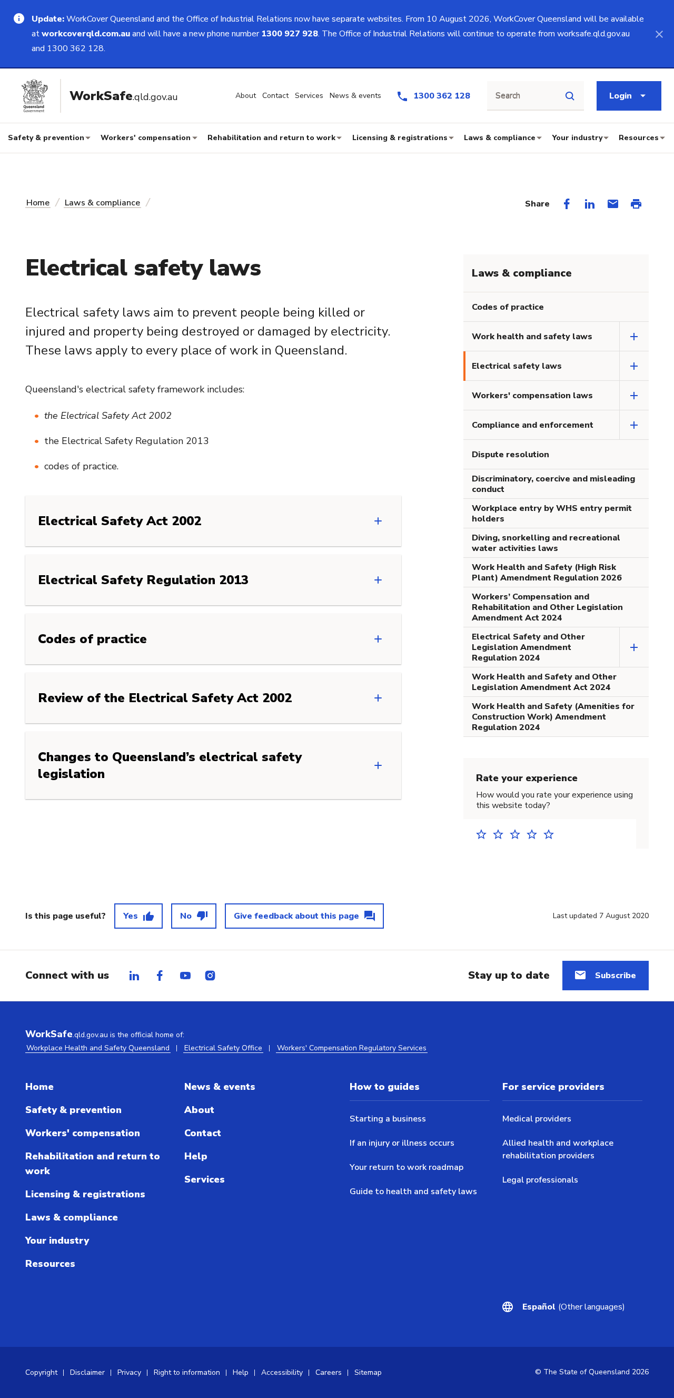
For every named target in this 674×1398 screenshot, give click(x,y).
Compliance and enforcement (532, 425)
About (199, 1110)
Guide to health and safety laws (413, 1191)
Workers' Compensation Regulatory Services (352, 1048)
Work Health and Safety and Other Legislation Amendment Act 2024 (544, 682)
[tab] (134, 975)
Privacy (129, 1372)
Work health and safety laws (532, 336)
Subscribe (615, 975)
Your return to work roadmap (406, 1167)
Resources (639, 138)
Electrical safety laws (517, 366)
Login (620, 96)
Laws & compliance (500, 138)
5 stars (551, 834)
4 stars (535, 834)
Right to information (187, 1372)
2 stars (501, 834)
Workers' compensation (146, 138)
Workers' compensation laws (532, 395)
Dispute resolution (510, 454)
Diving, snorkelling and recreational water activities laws (546, 543)
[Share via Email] (612, 203)
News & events (219, 1086)
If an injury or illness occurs (402, 1143)
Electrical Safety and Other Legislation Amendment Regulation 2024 (528, 647)
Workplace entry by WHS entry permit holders (552, 514)
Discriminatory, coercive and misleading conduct (553, 484)
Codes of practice (508, 307)
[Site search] (570, 96)
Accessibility (282, 1372)
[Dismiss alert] (659, 33)
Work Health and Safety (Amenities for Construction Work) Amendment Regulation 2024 (553, 717)
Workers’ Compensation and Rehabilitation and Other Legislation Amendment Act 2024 (547, 607)
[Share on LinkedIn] (589, 203)
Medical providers (536, 1119)
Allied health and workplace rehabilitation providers (557, 1149)
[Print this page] (636, 203)
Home (37, 203)
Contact (202, 1133)
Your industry (577, 138)
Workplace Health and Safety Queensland (98, 1048)
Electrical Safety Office (223, 1048)
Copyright (41, 1372)
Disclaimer (87, 1372)
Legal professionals (540, 1180)
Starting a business (388, 1119)
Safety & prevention (46, 138)
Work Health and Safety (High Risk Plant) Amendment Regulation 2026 (547, 573)
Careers (328, 1372)
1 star (484, 834)
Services (204, 1179)
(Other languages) (573, 1307)
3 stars (518, 834)
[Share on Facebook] (566, 203)
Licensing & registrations (400, 138)
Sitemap (368, 1372)
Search (507, 96)
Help (195, 1156)
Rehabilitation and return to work (271, 138)
